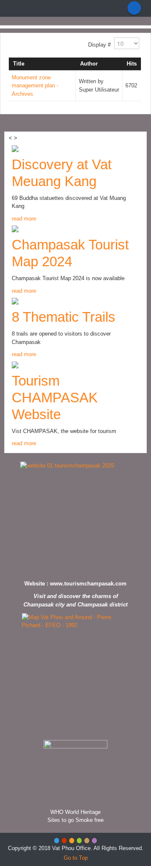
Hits (132, 63)
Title (18, 63)
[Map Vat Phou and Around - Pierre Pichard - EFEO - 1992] (75, 674)
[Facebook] (134, 8)
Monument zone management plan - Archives (35, 85)
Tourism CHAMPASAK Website (55, 397)
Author (89, 63)
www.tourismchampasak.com (88, 583)
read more (24, 218)
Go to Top (76, 858)
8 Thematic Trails (63, 317)
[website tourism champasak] (75, 518)
